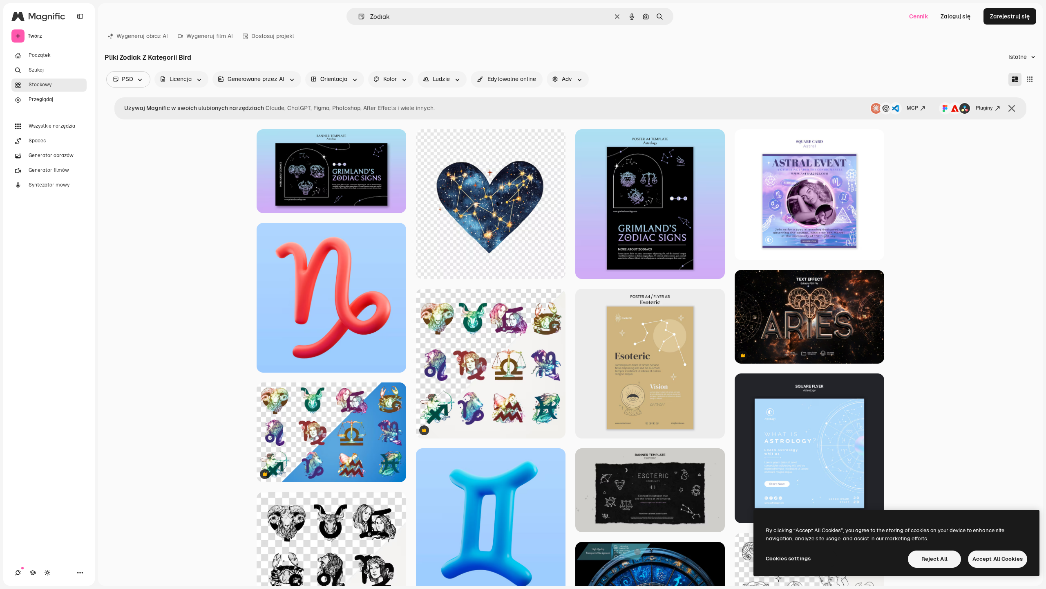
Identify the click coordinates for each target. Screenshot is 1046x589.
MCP (912, 108)
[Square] (1029, 79)
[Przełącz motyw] (47, 572)
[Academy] (32, 572)
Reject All (934, 558)
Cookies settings (788, 558)
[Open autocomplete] (358, 16)
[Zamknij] (1012, 108)
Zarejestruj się (1010, 16)
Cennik (918, 16)
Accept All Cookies (997, 558)
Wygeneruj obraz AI (142, 36)
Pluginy (984, 108)
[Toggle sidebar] (80, 16)
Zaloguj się (955, 16)
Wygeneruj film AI (209, 36)
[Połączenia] (18, 572)
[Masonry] (1014, 79)
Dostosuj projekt (272, 36)
